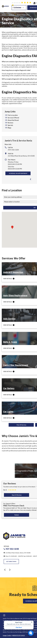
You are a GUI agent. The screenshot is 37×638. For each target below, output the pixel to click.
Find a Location (13, 115)
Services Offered (13, 118)
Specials (10, 125)
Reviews (10, 123)
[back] (5, 569)
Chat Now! (19, 627)
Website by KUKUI (18, 635)
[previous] (30, 179)
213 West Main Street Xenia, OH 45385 (21, 156)
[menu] (34, 3)
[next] (10, 569)
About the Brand (13, 120)
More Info (8, 144)
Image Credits (7, 635)
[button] (12, 227)
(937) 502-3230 (13, 150)
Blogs (9, 128)
